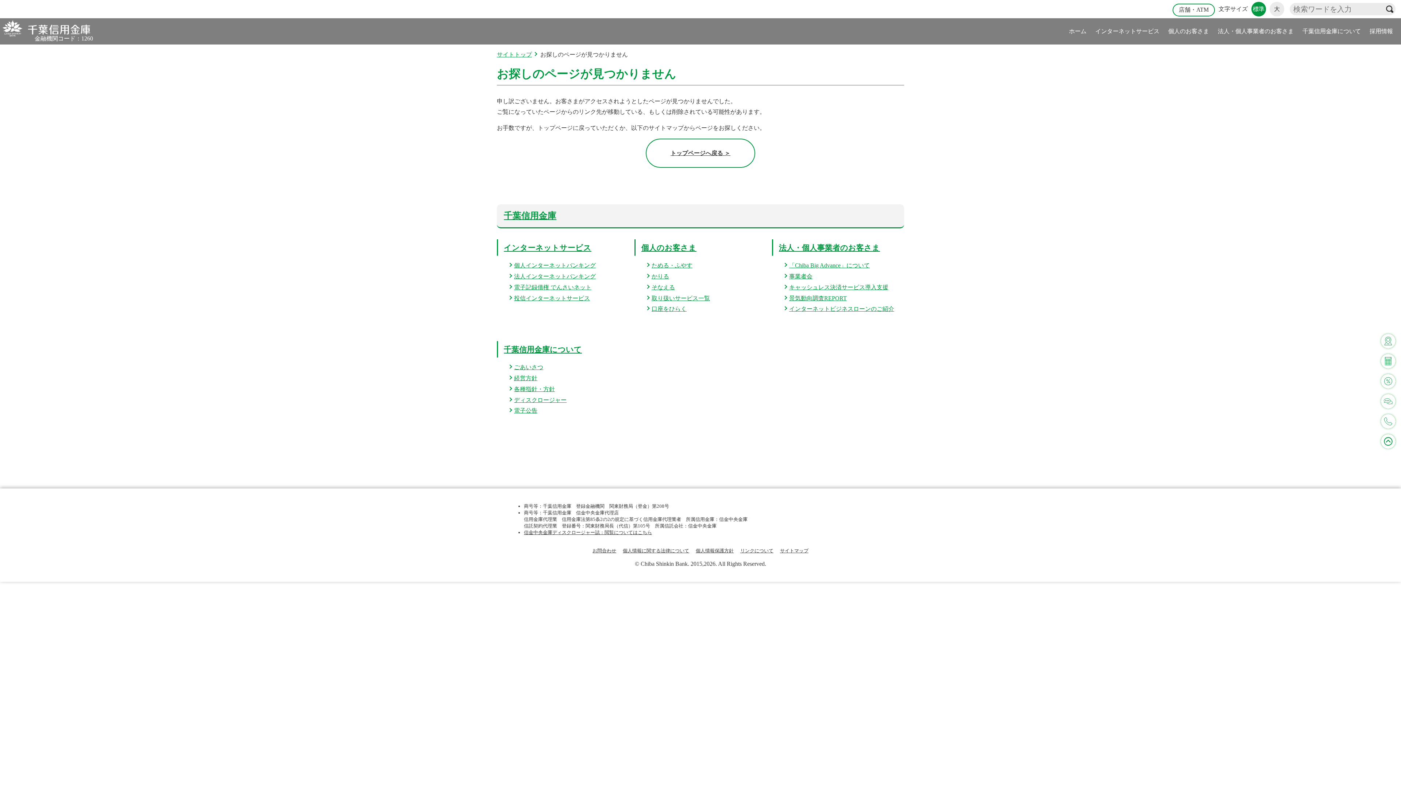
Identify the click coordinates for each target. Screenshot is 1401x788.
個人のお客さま (1188, 31)
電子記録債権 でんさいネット (552, 287)
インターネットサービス (1127, 31)
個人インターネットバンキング (555, 265)
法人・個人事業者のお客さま (1256, 31)
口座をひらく (669, 309)
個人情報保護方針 (715, 550)
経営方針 (525, 378)
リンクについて (756, 550)
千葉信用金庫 (530, 215)
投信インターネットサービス (552, 298)
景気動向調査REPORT (818, 298)
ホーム (1078, 31)
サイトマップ (794, 550)
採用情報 (1381, 31)
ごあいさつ (528, 367)
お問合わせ (604, 550)
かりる (660, 276)
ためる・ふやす (672, 265)
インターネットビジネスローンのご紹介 (841, 309)
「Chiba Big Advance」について (829, 265)
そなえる (663, 287)
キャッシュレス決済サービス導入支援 (838, 287)
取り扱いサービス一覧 (681, 298)
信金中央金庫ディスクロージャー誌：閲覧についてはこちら (588, 532)
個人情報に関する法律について (656, 550)
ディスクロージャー (540, 400)
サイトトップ (514, 54)
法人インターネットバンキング (555, 276)
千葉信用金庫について (1331, 31)
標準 (1259, 9)
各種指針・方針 (534, 389)
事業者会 (801, 276)
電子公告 (525, 410)
